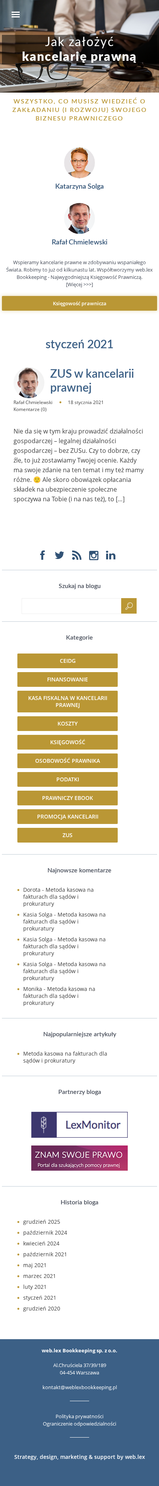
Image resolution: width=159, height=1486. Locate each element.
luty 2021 (35, 1286)
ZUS (68, 835)
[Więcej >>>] (79, 284)
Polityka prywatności (79, 1416)
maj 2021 (35, 1265)
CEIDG (68, 660)
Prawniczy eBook (67, 797)
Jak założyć (79, 49)
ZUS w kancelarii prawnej (92, 381)
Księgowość (67, 742)
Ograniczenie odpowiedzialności (79, 1423)
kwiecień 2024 (41, 1243)
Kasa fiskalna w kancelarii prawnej (67, 701)
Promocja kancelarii (67, 816)
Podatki (67, 779)
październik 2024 (45, 1232)
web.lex (135, 1456)
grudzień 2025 (41, 1221)
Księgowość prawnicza (80, 303)
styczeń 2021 (39, 1297)
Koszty (68, 723)
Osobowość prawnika (67, 760)
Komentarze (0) (30, 409)
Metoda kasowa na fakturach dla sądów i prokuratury (58, 896)
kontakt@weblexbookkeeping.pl (79, 1387)
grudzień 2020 (41, 1308)
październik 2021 (45, 1254)
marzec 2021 (39, 1276)
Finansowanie (67, 679)
